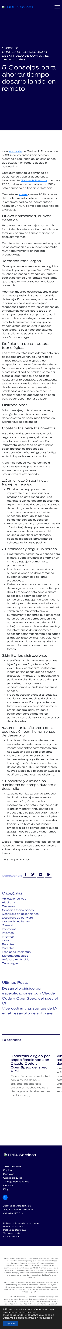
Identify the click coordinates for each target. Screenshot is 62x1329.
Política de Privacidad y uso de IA (21, 1223)
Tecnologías (13, 59)
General (7, 925)
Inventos (8, 933)
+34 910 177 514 (13, 1213)
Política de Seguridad (14, 1230)
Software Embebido (15, 959)
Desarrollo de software (17, 917)
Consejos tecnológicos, (25, 52)
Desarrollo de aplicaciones (20, 914)
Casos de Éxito (12, 1178)
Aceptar (10, 1324)
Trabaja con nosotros (16, 1182)
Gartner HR (29, 180)
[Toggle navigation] (57, 7)
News (6, 940)
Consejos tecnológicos (18, 910)
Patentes (8, 944)
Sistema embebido (15, 955)
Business (8, 906)
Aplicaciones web (14, 898)
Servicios (8, 1174)
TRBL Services (12, 1166)
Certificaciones (11, 1236)
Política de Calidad (13, 1227)
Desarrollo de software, (25, 55)
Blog (6, 1189)
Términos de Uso (12, 1233)
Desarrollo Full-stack (16, 921)
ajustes (47, 1318)
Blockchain (9, 902)
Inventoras (9, 929)
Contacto (8, 1185)
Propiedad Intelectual (16, 952)
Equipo (7, 1170)
